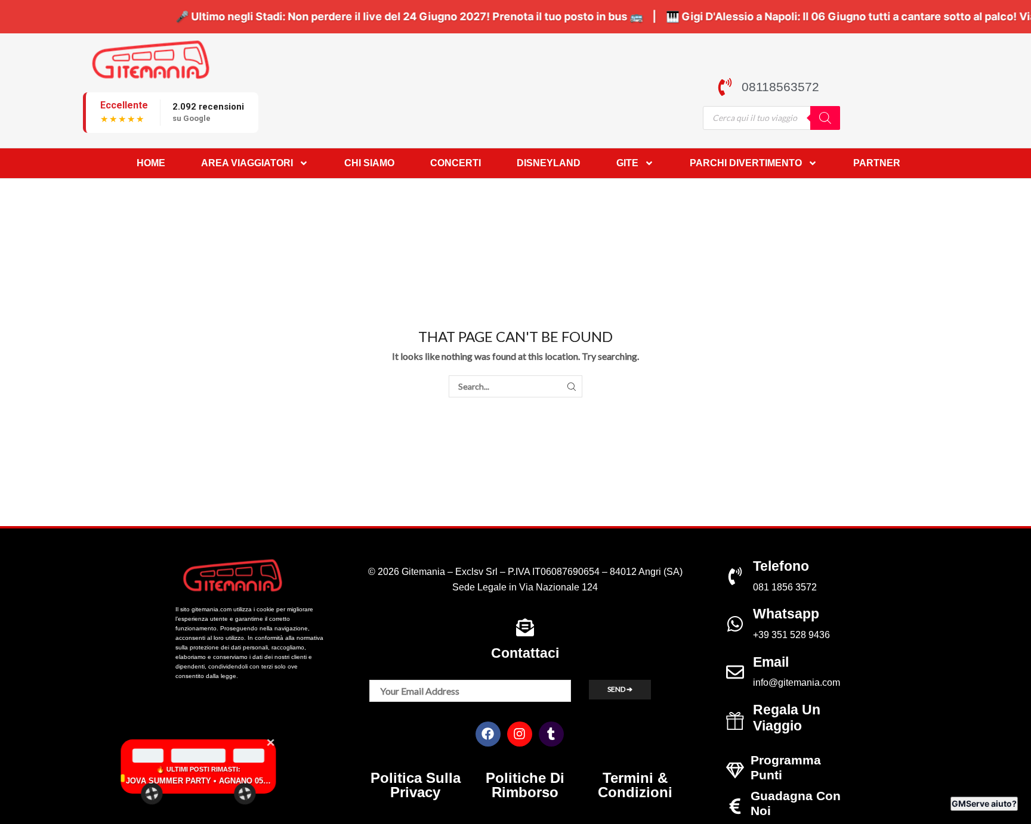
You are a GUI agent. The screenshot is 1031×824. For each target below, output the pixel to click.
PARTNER (876, 163)
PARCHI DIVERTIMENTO (746, 163)
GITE (627, 163)
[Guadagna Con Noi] (735, 806)
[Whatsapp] (735, 624)
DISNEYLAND (549, 163)
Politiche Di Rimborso (525, 785)
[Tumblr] (551, 734)
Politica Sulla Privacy (416, 785)
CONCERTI (455, 163)
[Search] (825, 118)
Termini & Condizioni (635, 785)
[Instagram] (519, 734)
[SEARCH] (571, 386)
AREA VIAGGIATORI (247, 163)
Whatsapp (786, 613)
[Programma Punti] (735, 770)
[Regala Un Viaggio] (735, 721)
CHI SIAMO (369, 163)
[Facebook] (488, 734)
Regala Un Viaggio (786, 718)
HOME (151, 163)
